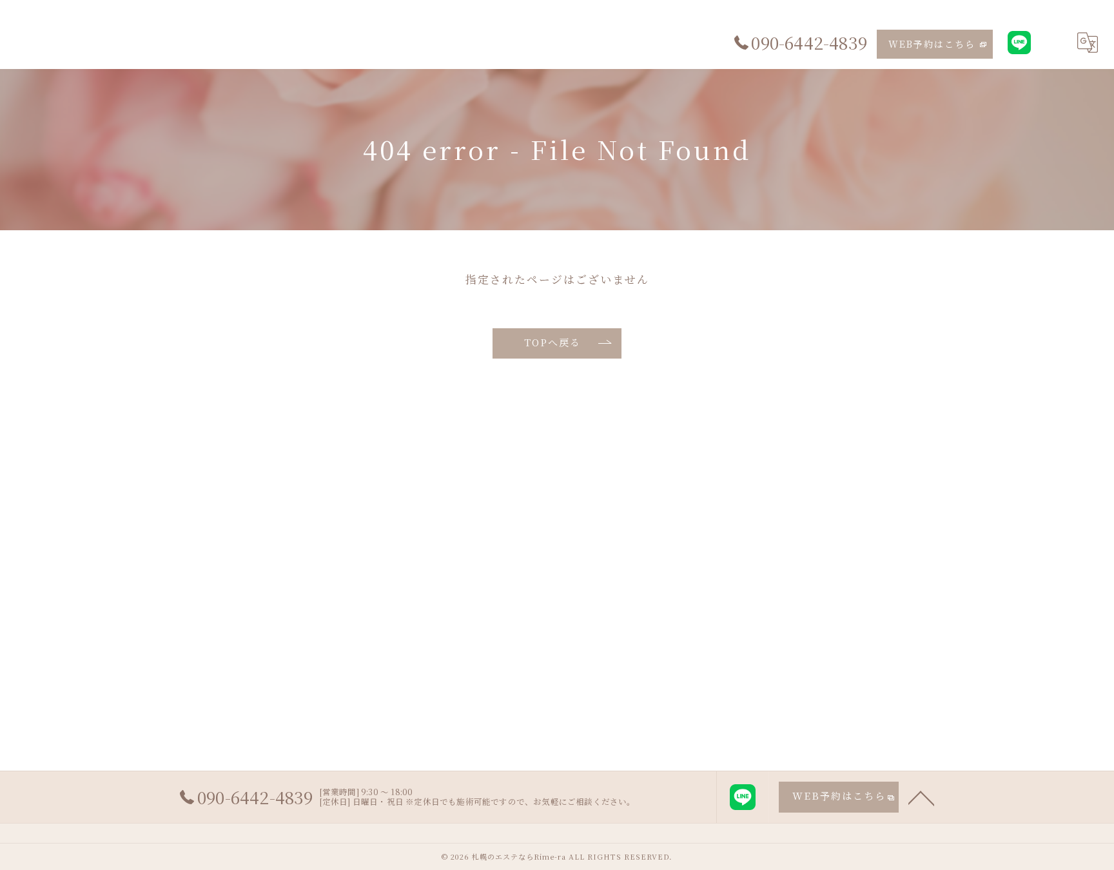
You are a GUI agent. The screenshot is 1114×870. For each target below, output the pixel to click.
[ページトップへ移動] (921, 797)
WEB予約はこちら (931, 43)
